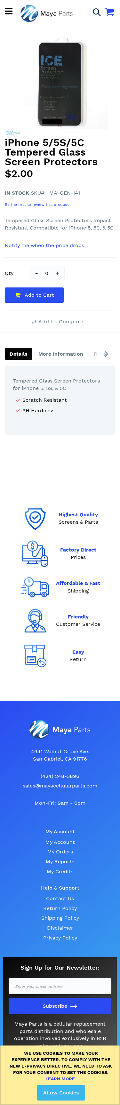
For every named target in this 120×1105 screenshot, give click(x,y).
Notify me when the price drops (44, 245)
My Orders (60, 852)
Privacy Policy (60, 938)
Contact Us (60, 898)
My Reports (60, 862)
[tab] (18, 354)
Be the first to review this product (37, 204)
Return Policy (60, 908)
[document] (61, 1075)
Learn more (60, 1078)
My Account (60, 842)
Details (19, 354)
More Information (60, 354)
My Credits (60, 871)
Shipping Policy (60, 918)
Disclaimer (60, 928)
